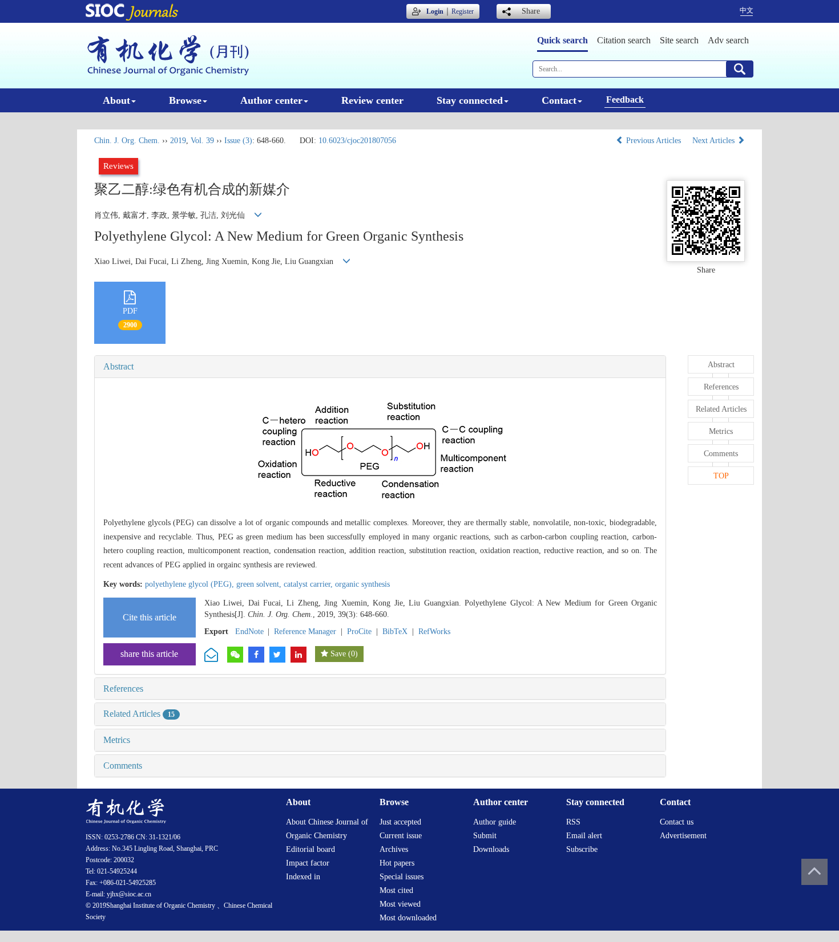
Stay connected (470, 100)
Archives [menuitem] (394, 849)
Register (462, 11)
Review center (372, 100)
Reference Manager (305, 631)
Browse (185, 100)
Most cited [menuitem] (396, 890)
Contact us (676, 822)
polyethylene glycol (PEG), (190, 584)
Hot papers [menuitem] (397, 863)
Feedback (625, 99)
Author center (271, 100)
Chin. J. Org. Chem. (127, 140)
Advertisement (683, 835)
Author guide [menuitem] (494, 822)
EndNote (249, 631)
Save (338, 653)
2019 (178, 140)
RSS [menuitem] (573, 822)
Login (434, 11)
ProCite (359, 631)
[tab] (380, 366)
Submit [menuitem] (485, 835)
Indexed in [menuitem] (303, 876)
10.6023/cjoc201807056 (357, 140)
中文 (746, 10)
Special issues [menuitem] (401, 876)
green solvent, (260, 584)
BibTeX (395, 631)
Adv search (728, 40)
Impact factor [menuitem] (307, 863)
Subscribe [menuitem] (582, 849)
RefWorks (434, 631)
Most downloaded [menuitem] (408, 917)
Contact (559, 100)
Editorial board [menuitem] (310, 849)
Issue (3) (238, 140)
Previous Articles (653, 140)
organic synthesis (362, 584)
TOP (721, 476)
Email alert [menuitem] (584, 835)
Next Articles (714, 140)
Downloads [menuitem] (491, 849)
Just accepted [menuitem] (400, 822)
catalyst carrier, (309, 584)
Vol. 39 (202, 140)
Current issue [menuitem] (401, 835)
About (116, 100)
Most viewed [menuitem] (400, 904)
